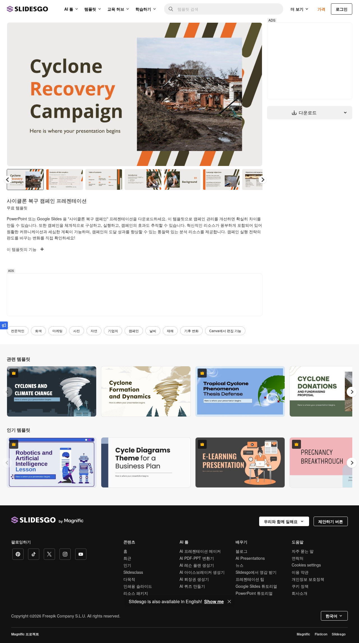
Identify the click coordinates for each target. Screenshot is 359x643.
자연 (94, 330)
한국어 (331, 616)
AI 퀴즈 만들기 (192, 586)
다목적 (129, 579)
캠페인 (134, 330)
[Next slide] (254, 94)
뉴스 (239, 565)
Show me (214, 601)
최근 (127, 558)
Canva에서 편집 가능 (225, 330)
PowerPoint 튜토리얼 (254, 593)
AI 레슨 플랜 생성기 (197, 565)
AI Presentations (250, 558)
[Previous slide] (7, 392)
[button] (262, 180)
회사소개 (299, 593)
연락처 (297, 558)
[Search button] (171, 9)
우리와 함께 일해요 (281, 521)
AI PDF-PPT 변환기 (197, 558)
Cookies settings (306, 565)
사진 (76, 330)
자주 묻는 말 (303, 551)
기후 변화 (191, 330)
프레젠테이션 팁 (250, 579)
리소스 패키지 (135, 593)
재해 (170, 330)
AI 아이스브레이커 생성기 (202, 572)
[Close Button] (229, 601)
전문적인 (17, 330)
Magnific (303, 634)
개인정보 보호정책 (308, 579)
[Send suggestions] (4, 325)
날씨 (152, 330)
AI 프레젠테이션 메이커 (200, 551)
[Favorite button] (238, 31)
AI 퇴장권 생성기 (194, 579)
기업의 (113, 330)
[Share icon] (252, 31)
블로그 (241, 551)
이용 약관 (300, 572)
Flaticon (321, 634)
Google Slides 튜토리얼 (256, 586)
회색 (38, 330)
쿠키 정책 (300, 586)
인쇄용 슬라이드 (137, 586)
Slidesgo (339, 634)
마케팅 (57, 330)
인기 (127, 565)
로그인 (342, 9)
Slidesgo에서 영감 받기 (256, 572)
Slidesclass (133, 572)
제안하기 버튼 (330, 521)
